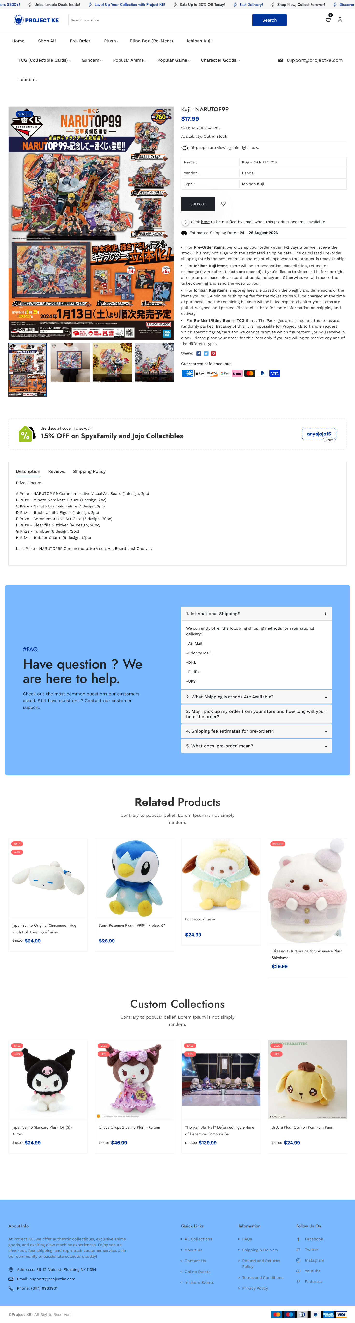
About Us (193, 1250)
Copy (329, 439)
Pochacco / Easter (200, 919)
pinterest (313, 1281)
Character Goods (218, 60)
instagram (314, 1260)
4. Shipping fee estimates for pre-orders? (230, 731)
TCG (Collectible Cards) (43, 60)
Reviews (56, 471)
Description (28, 471)
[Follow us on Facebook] (198, 353)
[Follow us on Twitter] (206, 353)
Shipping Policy (89, 471)
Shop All (47, 40)
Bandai (248, 173)
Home (18, 40)
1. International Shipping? (213, 613)
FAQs (247, 1239)
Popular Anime (128, 60)
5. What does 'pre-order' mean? (219, 745)
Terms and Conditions (262, 1277)
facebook (314, 1239)
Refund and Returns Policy (261, 1263)
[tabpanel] (28, 370)
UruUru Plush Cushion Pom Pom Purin (302, 1127)
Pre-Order (80, 40)
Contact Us (195, 1260)
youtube (312, 1271)
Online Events (197, 1271)
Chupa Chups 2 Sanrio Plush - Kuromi (129, 1127)
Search (269, 19)
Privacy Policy (255, 1288)
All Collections (198, 1239)
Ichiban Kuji (199, 40)
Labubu (26, 79)
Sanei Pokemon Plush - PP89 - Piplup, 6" (132, 925)
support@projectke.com (314, 60)
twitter (311, 1249)
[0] (328, 20)
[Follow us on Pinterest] (213, 353)
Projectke (83, 1314)
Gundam (90, 60)
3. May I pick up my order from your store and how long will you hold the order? (255, 714)
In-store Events (199, 1282)
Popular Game (172, 60)
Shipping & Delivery (260, 1250)
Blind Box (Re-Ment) (151, 40)
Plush (110, 40)
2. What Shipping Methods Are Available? (229, 696)
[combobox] (177, 20)
